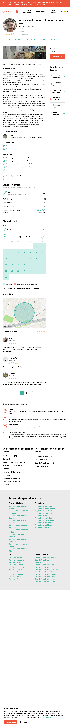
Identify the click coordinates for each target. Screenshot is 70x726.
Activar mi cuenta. (41, 5)
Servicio (5, 225)
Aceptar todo (11, 722)
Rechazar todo (25, 722)
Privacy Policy (46, 717)
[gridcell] (36, 246)
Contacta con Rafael (58, 56)
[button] (57, 76)
